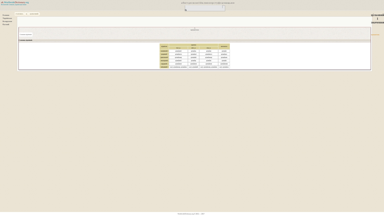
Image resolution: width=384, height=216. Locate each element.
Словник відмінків (26, 34)
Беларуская (7, 21)
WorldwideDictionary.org (186, 214)
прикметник (375, 35)
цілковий (34, 14)
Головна (6, 15)
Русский (6, 24)
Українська (7, 18)
